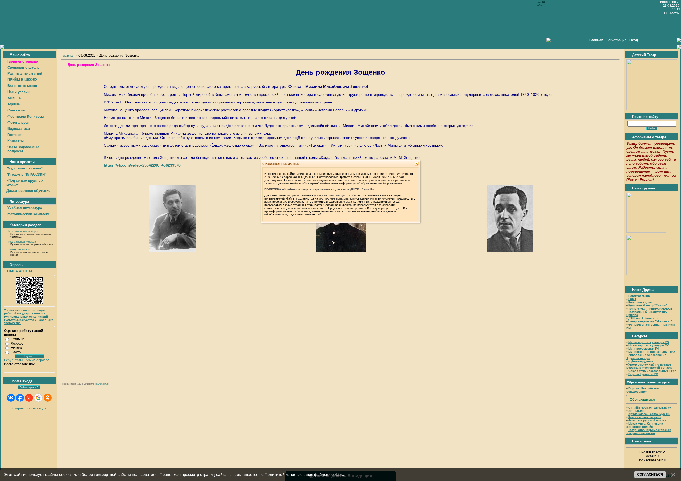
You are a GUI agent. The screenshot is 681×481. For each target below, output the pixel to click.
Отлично (17, 339)
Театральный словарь (23, 231)
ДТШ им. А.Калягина (643, 318)
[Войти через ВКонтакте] (11, 398)
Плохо (16, 352)
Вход (633, 40)
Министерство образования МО (651, 351)
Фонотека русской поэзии (647, 420)
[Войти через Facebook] (20, 398)
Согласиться (650, 474)
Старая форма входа (29, 408)
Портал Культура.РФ (643, 374)
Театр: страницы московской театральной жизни (648, 431)
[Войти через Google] (38, 397)
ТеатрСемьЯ (102, 384)
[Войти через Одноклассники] (48, 398)
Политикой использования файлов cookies (304, 474)
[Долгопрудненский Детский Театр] (651, 109)
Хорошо (17, 343)
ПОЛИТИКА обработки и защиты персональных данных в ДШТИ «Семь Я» (319, 189)
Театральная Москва (22, 241)
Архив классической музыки (649, 414)
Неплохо (17, 348)
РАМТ (632, 299)
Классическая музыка (644, 417)
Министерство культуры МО (649, 345)
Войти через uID (29, 387)
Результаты (13, 360)
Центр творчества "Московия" (650, 321)
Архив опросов (37, 360)
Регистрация (616, 40)
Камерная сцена (640, 302)
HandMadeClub (639, 295)
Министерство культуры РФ (648, 342)
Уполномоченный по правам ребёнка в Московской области (649, 366)
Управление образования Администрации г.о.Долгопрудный (646, 358)
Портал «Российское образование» (642, 390)
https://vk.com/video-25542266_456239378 (142, 165)
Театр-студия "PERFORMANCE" (651, 308)
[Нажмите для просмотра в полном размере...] (172, 250)
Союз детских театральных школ (652, 370)
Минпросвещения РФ (643, 348)
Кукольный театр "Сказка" (647, 305)
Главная (67, 55)
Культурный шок (19, 249)
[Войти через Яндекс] (29, 398)
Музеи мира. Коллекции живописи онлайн (644, 425)
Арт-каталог (637, 410)
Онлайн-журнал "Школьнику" (650, 407)
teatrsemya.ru (339, 195)
